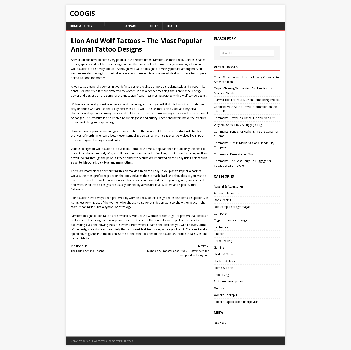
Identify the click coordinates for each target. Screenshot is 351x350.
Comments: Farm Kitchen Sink (234, 154)
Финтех (219, 288)
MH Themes (126, 341)
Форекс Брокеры (225, 295)
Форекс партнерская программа (236, 302)
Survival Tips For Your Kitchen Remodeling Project (247, 100)
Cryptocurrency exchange (230, 220)
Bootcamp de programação (232, 207)
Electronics (221, 227)
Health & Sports (224, 254)
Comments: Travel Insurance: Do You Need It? (244, 118)
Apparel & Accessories (228, 186)
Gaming (219, 247)
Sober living (221, 275)
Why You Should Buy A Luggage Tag (238, 125)
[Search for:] (247, 53)
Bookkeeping (222, 200)
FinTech (219, 234)
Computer (220, 213)
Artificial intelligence (227, 193)
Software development (229, 281)
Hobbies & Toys (224, 261)
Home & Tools (223, 268)
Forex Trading (223, 241)
